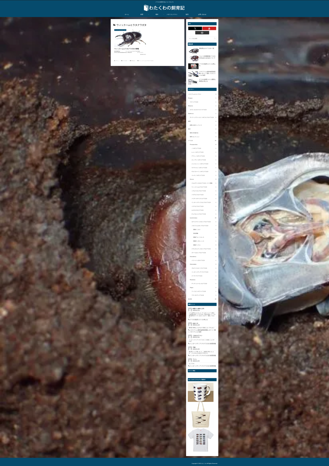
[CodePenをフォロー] (202, 32)
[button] (214, 38)
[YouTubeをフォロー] (209, 28)
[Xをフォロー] (195, 28)
